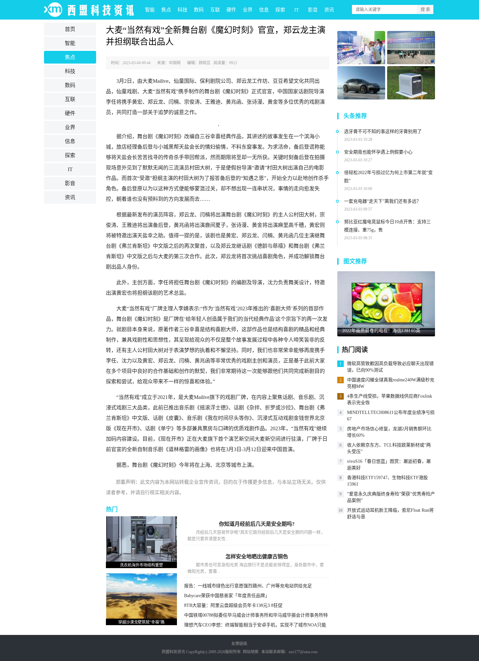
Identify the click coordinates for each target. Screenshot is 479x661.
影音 (313, 9)
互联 (215, 9)
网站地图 (250, 652)
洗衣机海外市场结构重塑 (141, 565)
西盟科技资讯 (173, 652)
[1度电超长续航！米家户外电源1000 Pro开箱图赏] (411, 83)
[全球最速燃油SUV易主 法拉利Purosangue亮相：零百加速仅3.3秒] (361, 83)
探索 (280, 9)
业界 (248, 9)
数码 (199, 9)
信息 (264, 9)
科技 (182, 9)
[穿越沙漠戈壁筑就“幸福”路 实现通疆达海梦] (141, 596)
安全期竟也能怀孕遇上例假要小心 (378, 152)
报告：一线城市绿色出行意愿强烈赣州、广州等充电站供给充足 (248, 585)
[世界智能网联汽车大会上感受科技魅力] (411, 48)
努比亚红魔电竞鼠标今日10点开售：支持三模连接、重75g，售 (387, 225)
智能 (150, 9)
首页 (70, 29)
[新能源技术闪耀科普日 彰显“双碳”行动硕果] (361, 48)
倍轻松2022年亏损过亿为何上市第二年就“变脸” (388, 176)
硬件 (231, 9)
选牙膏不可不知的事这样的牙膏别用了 (383, 131)
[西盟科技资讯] (93, 10)
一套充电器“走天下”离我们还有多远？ (382, 201)
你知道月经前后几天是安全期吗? (257, 524)
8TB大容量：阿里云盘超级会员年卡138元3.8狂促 (233, 605)
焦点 (166, 9)
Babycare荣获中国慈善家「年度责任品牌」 (226, 595)
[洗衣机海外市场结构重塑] (141, 539)
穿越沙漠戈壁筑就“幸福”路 (141, 622)
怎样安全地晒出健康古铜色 (256, 556)
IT (296, 9)
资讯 (329, 9)
